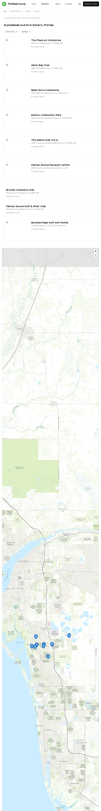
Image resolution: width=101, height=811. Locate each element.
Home (34, 4)
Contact (68, 4)
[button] (43, 646)
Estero (37, 11)
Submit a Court (91, 4)
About (58, 4)
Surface (25, 31)
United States (15, 11)
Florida (28, 11)
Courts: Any (10, 31)
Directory (45, 4)
